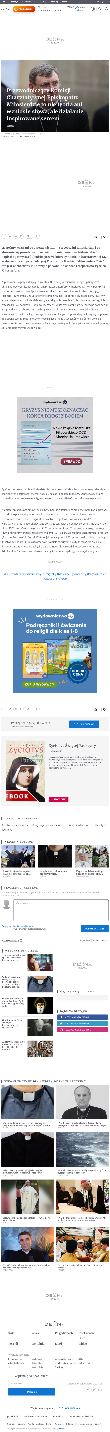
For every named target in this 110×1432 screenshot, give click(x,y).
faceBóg (54, 2)
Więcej (70, 7)
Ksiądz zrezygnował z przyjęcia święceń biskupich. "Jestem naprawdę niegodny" (22, 1171)
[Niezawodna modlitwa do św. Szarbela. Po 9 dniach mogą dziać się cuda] (40, 1005)
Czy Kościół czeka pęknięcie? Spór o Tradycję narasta (80, 1266)
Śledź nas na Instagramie (77, 1029)
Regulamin (21, 1424)
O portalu (11, 1424)
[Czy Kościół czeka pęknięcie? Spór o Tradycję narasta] (82, 1244)
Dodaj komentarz (94, 928)
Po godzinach (64, 1333)
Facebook (98, 1)
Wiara (58, 10)
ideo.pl (62, 1428)
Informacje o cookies (83, 1424)
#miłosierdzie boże (79, 825)
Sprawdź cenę (58, 799)
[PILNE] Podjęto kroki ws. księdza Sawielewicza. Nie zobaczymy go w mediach (27, 1266)
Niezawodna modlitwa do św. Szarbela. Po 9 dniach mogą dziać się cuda (13, 1002)
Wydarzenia (44, 7)
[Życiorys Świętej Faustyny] (25, 771)
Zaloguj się (6, 926)
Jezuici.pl (12, 1416)
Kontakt (49, 1424)
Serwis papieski (15, 1359)
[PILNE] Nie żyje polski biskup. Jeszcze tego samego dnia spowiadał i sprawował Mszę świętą (82, 1124)
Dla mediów (59, 1424)
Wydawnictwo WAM (35, 1416)
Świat (11, 1333)
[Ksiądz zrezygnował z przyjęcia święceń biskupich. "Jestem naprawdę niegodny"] (27, 1149)
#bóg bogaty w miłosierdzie (48, 825)
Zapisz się (32, 1391)
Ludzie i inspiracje (86, 1363)
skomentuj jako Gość (25, 926)
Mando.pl (58, 1416)
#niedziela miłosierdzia (14, 825)
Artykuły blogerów (16, 1363)
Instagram (107, 1)
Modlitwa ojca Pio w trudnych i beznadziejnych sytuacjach (12, 1024)
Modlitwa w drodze (30, 2)
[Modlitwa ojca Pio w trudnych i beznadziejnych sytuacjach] (40, 1027)
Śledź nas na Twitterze (76, 1023)
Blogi (45, 2)
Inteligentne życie (86, 1335)
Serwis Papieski (82, 876)
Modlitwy (59, 1367)
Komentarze (44, 10)
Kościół (10, 126)
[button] (93, 9)
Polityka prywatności (36, 1424)
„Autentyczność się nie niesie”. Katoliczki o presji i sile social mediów (13, 1045)
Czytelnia (38, 1343)
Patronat (97, 1424)
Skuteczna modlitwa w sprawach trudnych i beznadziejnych (13, 958)
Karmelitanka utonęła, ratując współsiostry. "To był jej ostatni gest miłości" (82, 1171)
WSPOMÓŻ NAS (72, 1408)
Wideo (82, 1343)
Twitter (102, 1)
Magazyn (14, 2)
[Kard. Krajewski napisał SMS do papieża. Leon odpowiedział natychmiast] (18, 856)
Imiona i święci (38, 1367)
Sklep (64, 2)
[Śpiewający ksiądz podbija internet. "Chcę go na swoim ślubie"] (27, 1197)
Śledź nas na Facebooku (77, 1017)
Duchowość (37, 1359)
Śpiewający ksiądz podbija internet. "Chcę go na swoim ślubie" (26, 1219)
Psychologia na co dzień (65, 1363)
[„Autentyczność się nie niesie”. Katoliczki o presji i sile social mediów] (40, 1049)
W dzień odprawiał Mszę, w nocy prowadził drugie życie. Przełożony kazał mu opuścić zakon (11, 983)
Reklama (69, 1424)
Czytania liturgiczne (64, 1359)
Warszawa (81, 7)
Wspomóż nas (87, 724)
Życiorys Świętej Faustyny (72, 745)
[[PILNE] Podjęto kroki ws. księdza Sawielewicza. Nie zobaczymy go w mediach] (27, 1244)
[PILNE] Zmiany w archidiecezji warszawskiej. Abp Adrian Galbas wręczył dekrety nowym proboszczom (82, 1220)
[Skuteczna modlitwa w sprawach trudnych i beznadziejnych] (40, 962)
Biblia (3, 2)
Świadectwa (37, 1363)
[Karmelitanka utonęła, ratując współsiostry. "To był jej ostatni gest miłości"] (82, 1149)
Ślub (10, 1367)
